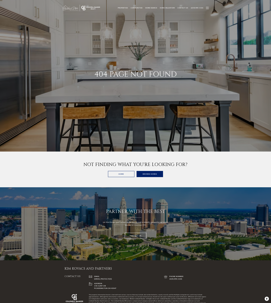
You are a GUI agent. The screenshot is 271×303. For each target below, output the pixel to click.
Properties (123, 8)
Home (121, 174)
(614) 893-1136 (175, 279)
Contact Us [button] (135, 236)
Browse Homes (150, 174)
